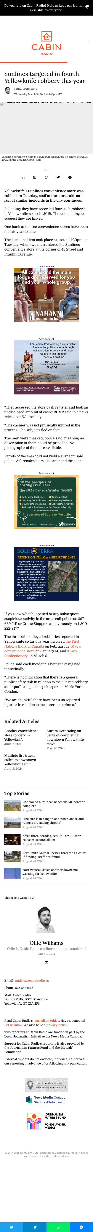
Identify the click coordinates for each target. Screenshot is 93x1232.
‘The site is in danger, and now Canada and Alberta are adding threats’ (53, 821)
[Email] (34, 177)
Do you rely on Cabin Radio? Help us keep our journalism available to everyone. (46, 7)
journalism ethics (46, 1020)
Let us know (13, 1025)
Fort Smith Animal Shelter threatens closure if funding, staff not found (54, 855)
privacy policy (56, 1025)
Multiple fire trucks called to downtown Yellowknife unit (20, 760)
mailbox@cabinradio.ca (32, 980)
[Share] (23, 177)
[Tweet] (11, 1227)
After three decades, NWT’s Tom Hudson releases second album (52, 838)
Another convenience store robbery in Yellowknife (21, 735)
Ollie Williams (25, 89)
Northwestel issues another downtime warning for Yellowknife (50, 872)
